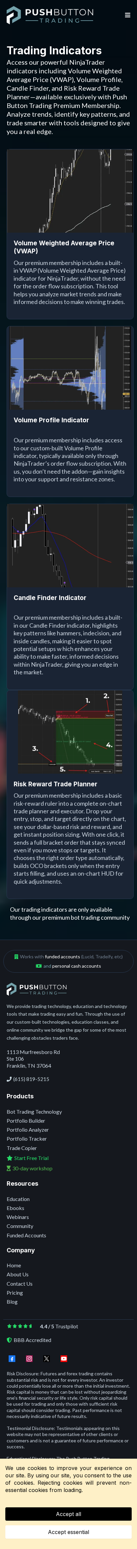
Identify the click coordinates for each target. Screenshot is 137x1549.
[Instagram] (29, 1358)
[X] (46, 1358)
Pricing (15, 1292)
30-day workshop (32, 1168)
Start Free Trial (31, 1158)
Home (14, 1265)
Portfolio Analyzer (28, 1129)
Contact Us (20, 1283)
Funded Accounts (26, 1235)
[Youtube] (63, 1358)
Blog (12, 1301)
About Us (18, 1274)
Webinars (18, 1217)
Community (20, 1226)
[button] (126, 15)
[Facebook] (12, 1358)
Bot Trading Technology (34, 1111)
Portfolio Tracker (27, 1138)
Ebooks (15, 1208)
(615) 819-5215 (31, 1079)
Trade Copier (22, 1148)
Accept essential (68, 1532)
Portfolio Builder (26, 1120)
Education (18, 1199)
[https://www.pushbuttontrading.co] (50, 14)
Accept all (68, 1514)
